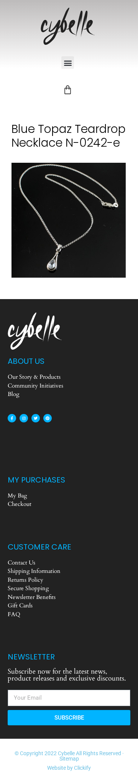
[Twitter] (35, 418)
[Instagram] (24, 418)
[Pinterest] (47, 418)
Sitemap (69, 759)
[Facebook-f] (12, 418)
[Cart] (68, 89)
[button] (67, 62)
